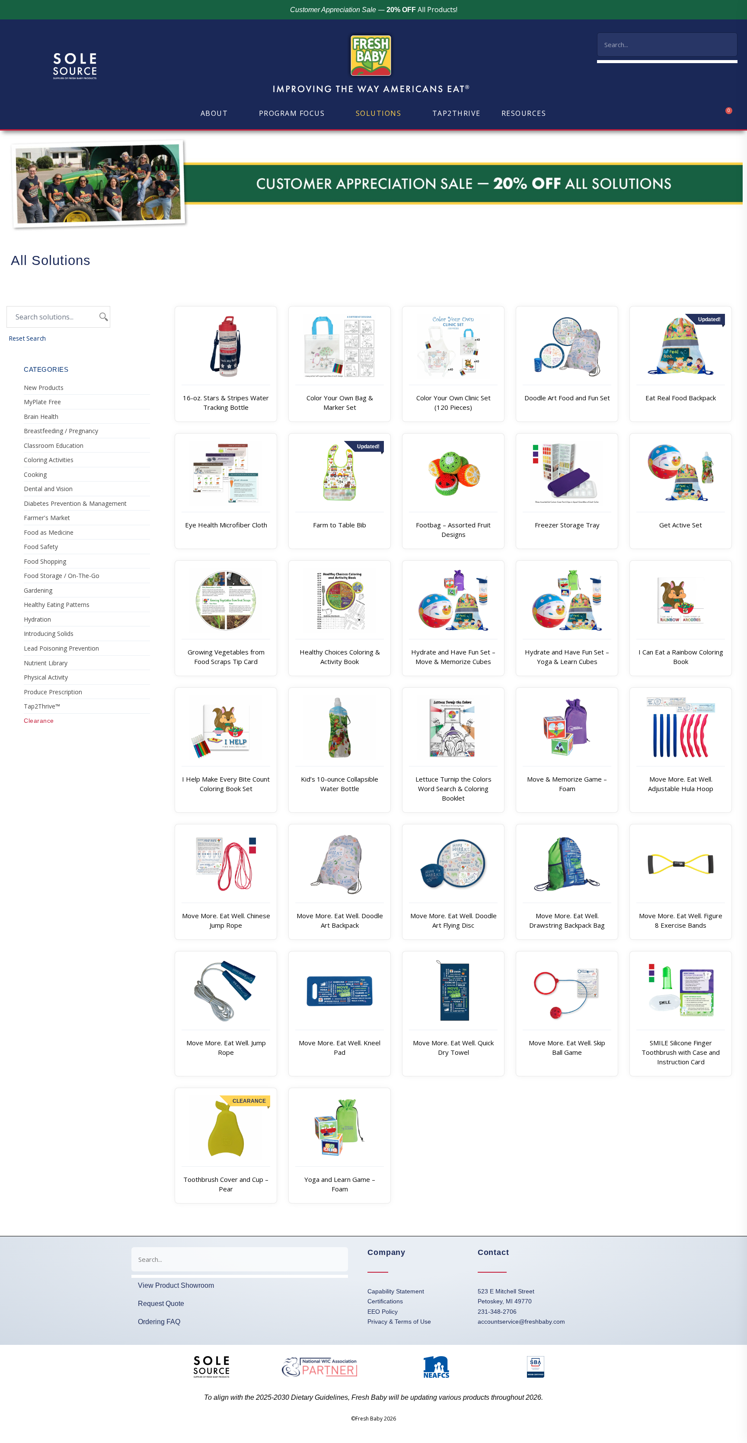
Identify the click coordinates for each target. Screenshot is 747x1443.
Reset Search (27, 338)
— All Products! (373, 9)
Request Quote (161, 1303)
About (214, 113)
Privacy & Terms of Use (399, 1321)
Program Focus (292, 113)
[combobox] (667, 44)
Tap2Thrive (456, 113)
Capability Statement (395, 1291)
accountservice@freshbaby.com (521, 1321)
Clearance (39, 720)
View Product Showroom (176, 1285)
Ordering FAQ (159, 1321)
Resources (523, 113)
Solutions (379, 113)
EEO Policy (382, 1311)
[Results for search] (667, 61)
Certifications (385, 1301)
